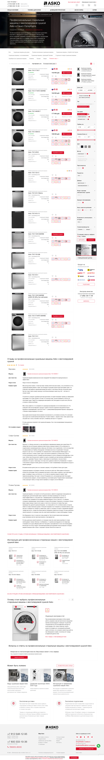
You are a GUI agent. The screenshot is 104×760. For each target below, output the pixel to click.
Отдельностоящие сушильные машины (66, 55)
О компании (41, 744)
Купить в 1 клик (67, 75)
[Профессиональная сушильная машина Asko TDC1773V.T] (18, 76)
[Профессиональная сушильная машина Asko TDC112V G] (18, 178)
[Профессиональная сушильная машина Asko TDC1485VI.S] (18, 138)
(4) (71, 109)
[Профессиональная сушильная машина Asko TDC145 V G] (18, 219)
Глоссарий (59, 738)
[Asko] (52, 4)
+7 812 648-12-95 (13, 4)
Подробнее (86, 284)
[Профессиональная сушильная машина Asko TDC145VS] (18, 158)
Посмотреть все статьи (65, 665)
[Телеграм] (92, 737)
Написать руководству (86, 748)
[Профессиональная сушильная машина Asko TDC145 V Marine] (18, 199)
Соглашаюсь (74, 757)
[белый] (78, 146)
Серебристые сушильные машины (17, 58)
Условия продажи (60, 752)
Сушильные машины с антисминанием (19, 55)
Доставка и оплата (43, 737)
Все (10, 52)
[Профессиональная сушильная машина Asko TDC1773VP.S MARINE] (18, 322)
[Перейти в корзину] (89, 5)
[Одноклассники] (84, 737)
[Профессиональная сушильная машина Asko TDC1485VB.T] (18, 117)
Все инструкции (35, 593)
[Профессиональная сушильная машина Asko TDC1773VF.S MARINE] (18, 97)
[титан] (89, 146)
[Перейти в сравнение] (82, 5)
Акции (45, 58)
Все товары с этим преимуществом (55, 636)
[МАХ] (81, 737)
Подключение (42, 738)
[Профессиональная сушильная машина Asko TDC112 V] (18, 342)
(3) (71, 89)
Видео (58, 740)
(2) (71, 68)
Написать (86, 301)
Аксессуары (79, 10)
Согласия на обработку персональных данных (52, 758)
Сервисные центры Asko (44, 740)
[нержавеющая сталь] (86, 146)
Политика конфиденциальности (45, 752)
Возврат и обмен (43, 742)
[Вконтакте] (77, 737)
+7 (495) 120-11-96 (86, 296)
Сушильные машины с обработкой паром (67, 52)
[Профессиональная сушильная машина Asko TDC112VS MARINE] (18, 240)
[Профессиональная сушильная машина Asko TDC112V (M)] (18, 260)
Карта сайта (79, 752)
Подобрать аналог (58, 152)
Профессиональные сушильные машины (42, 52)
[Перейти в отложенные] (76, 5)
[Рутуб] (88, 737)
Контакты (59, 742)
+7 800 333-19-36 (13, 6)
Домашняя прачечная (57, 10)
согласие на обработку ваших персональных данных (37, 757)
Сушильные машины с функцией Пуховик (42, 55)
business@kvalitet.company (85, 745)
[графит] (82, 146)
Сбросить (82, 240)
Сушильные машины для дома (21, 52)
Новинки (31, 58)
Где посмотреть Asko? (74, 2)
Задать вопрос (19, 657)
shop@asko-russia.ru (83, 742)
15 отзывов (21, 365)
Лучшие (39, 58)
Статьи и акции (60, 737)
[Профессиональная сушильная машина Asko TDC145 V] (18, 281)
